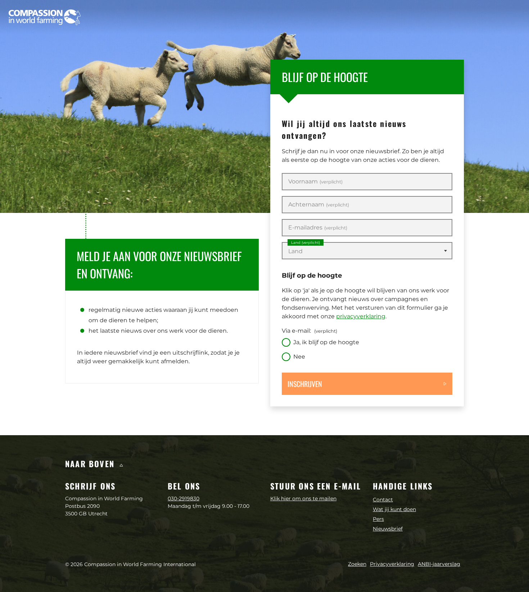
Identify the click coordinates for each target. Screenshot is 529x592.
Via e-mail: (309, 330)
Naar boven (91, 463)
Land (305, 242)
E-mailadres (317, 228)
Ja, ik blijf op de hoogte (326, 342)
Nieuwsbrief (388, 528)
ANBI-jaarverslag (439, 564)
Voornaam (315, 182)
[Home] (45, 17)
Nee (299, 356)
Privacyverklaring (392, 564)
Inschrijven (305, 383)
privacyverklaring (360, 316)
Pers (378, 519)
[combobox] (367, 250)
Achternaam (318, 205)
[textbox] (367, 251)
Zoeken (357, 564)
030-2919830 (183, 498)
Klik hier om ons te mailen (303, 498)
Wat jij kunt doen (394, 509)
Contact (383, 499)
